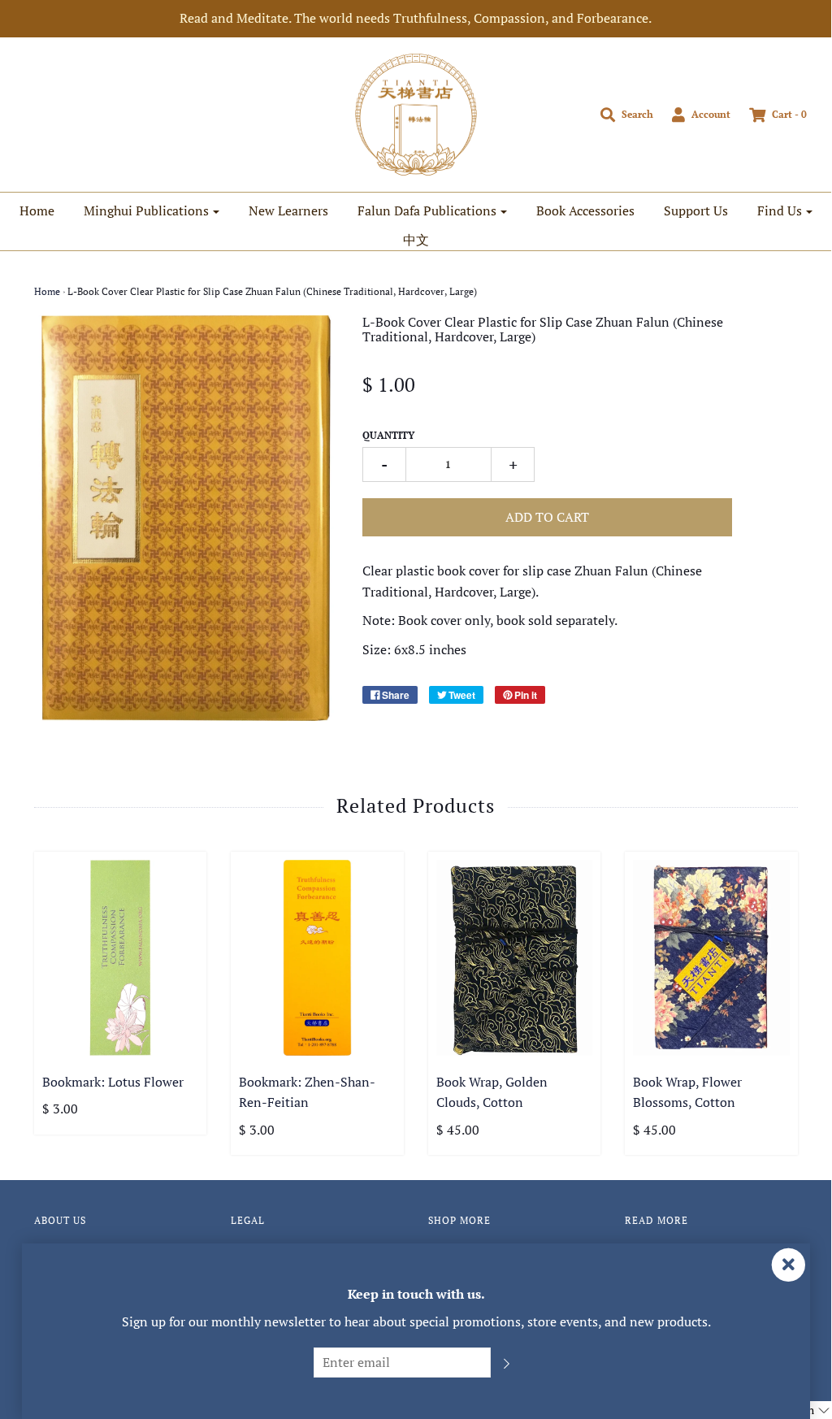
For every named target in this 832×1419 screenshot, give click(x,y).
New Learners (288, 210)
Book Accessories (585, 210)
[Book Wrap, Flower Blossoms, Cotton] (711, 958)
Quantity (388, 435)
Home (37, 210)
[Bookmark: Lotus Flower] (120, 958)
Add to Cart (547, 517)
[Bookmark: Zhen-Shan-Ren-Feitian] (317, 958)
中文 (416, 240)
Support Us (696, 210)
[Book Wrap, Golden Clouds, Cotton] (514, 958)
